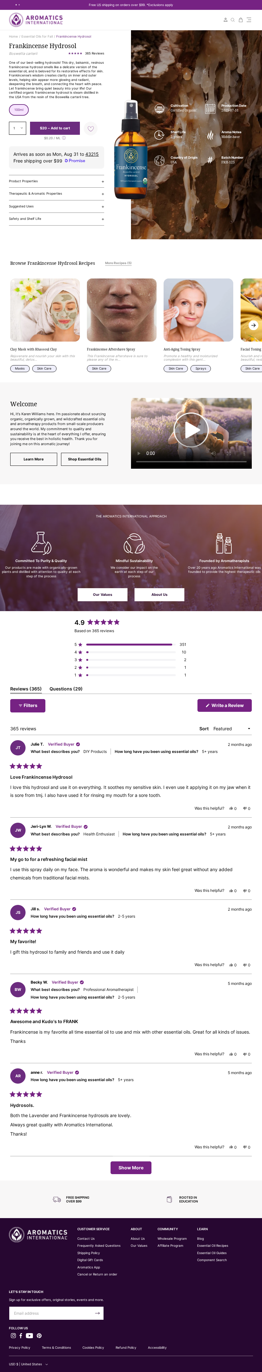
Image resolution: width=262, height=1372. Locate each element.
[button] (249, 19)
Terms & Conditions (56, 1347)
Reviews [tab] (26, 690)
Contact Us (86, 1239)
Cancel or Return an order (97, 1274)
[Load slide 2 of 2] (19, 5)
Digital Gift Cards (90, 1260)
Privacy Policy (19, 1347)
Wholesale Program (172, 1239)
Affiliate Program (170, 1246)
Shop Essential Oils (84, 459)
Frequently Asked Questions (98, 1246)
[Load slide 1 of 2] (16, 5)
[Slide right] (253, 325)
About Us (159, 594)
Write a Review (231, 707)
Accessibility (157, 1347)
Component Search (212, 1260)
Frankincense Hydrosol (73, 36)
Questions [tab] (66, 690)
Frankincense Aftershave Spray (111, 349)
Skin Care (44, 368)
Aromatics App (88, 1267)
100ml (18, 110)
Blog (200, 1239)
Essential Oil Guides (212, 1253)
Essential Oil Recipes (212, 1246)
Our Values (102, 594)
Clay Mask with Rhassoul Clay (33, 349)
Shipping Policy (88, 1253)
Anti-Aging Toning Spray (182, 349)
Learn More (34, 459)
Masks (20, 368)
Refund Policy (126, 1347)
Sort (204, 728)
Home (13, 36)
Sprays (201, 368)
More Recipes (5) (118, 263)
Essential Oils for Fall (37, 36)
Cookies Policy (93, 1347)
